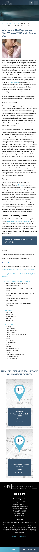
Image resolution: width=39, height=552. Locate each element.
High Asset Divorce (12, 348)
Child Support (10, 332)
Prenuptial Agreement (13, 356)
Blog (8, 24)
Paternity (9, 352)
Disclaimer (22, 536)
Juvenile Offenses (12, 350)
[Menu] (36, 3)
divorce (20, 185)
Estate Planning (11, 342)
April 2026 (9, 314)
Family (8, 344)
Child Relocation (11, 330)
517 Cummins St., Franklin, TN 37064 (19, 415)
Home (3, 24)
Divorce (8, 338)
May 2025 (9, 318)
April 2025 (9, 320)
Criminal (8, 336)
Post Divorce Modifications (15, 354)
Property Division (15, 24)
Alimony (8, 326)
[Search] (31, 3)
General (8, 346)
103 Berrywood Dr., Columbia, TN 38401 (19, 465)
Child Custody (10, 328)
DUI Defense (10, 340)
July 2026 (9, 312)
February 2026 (11, 316)
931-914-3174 (19, 472)
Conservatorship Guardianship (16, 334)
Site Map (14, 536)
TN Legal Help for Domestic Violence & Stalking (18, 269)
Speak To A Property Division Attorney (18, 241)
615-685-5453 (19, 422)
